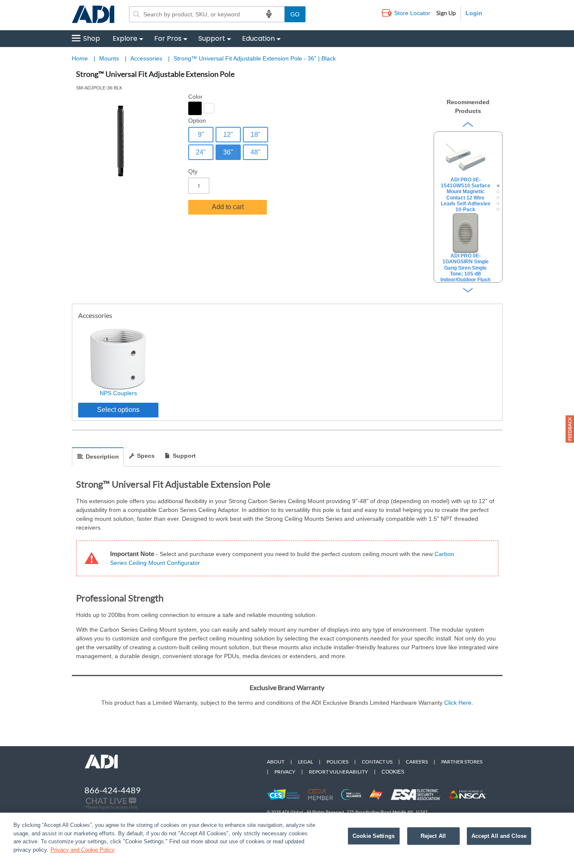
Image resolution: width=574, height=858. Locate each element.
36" (228, 152)
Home (80, 58)
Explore (125, 38)
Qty (192, 171)
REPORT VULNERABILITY (338, 772)
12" (228, 134)
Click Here (457, 702)
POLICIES (337, 761)
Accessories (147, 58)
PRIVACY (284, 772)
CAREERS (417, 761)
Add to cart (228, 206)
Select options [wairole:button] (118, 409)
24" (201, 152)
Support (211, 38)
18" (255, 134)
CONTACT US (377, 761)
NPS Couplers (118, 393)
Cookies (393, 772)
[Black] (195, 108)
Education (258, 38)
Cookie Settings (374, 836)
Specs (146, 455)
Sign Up (446, 12)
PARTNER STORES (461, 761)
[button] (570, 429)
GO (295, 14)
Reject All (433, 836)
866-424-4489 (112, 790)
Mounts (110, 58)
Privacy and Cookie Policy (82, 849)
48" (255, 152)
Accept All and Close (499, 836)
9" (201, 134)
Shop (91, 38)
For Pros (168, 38)
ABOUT (275, 761)
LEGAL (305, 761)
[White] (209, 108)
